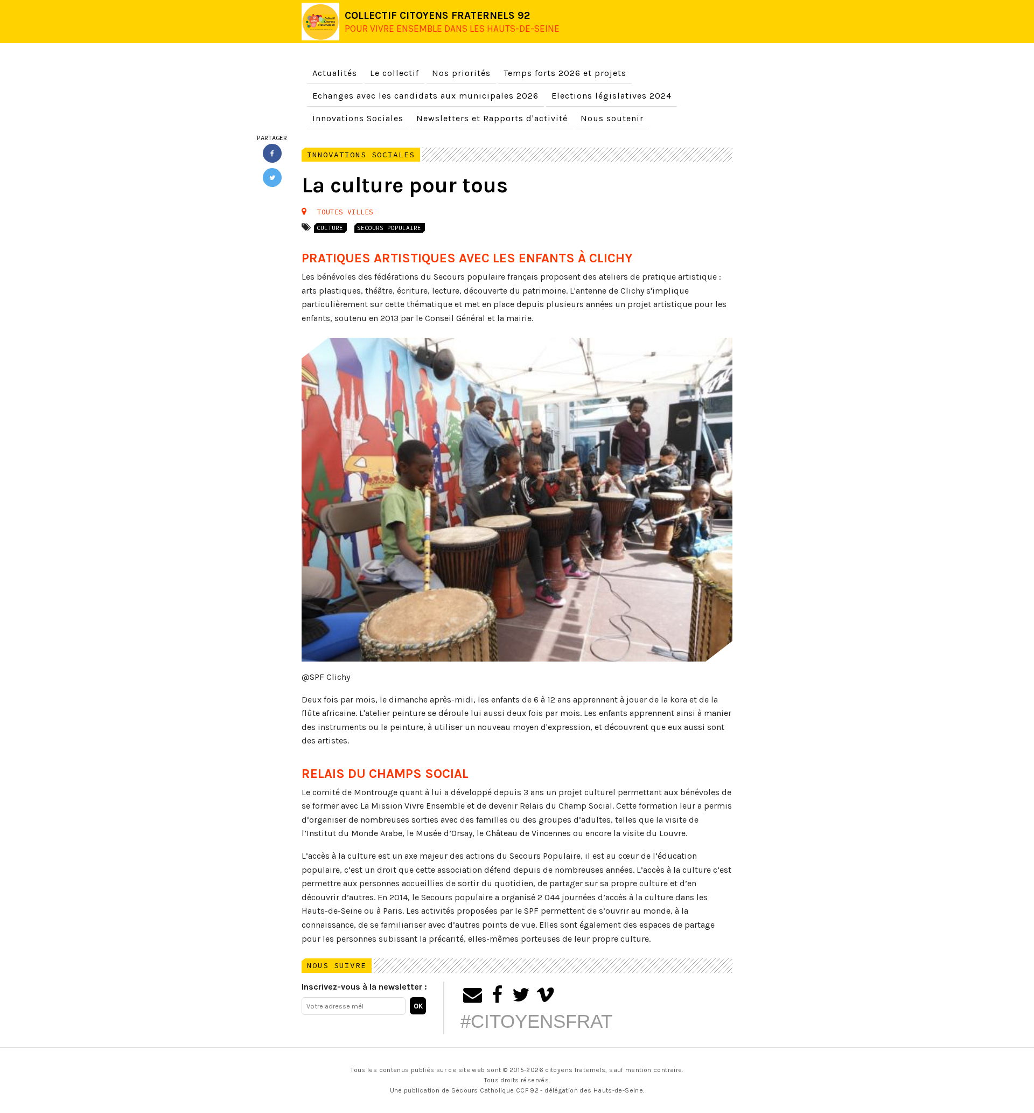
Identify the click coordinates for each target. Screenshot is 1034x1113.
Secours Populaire (389, 228)
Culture (330, 228)
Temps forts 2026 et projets (565, 73)
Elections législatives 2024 (611, 96)
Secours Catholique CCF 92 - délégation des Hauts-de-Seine (547, 1090)
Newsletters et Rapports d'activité (492, 118)
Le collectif (394, 73)
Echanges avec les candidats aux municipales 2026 (425, 96)
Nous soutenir (612, 118)
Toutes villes (345, 211)
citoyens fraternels (575, 1070)
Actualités (334, 73)
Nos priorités (461, 73)
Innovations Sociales (357, 118)
